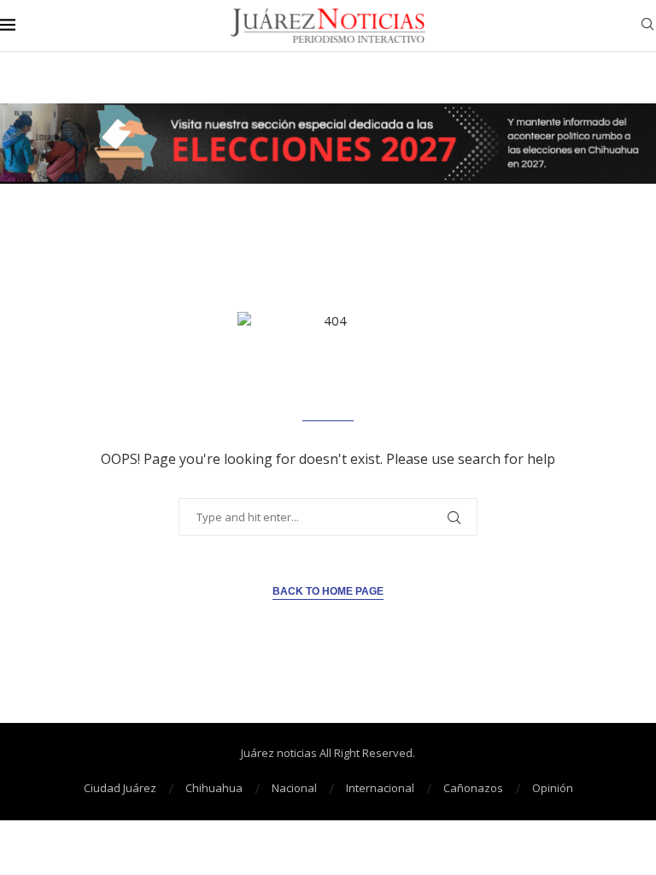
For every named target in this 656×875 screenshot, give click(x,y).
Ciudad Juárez (120, 788)
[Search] (647, 26)
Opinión (552, 788)
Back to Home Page (328, 591)
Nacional (294, 788)
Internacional (380, 788)
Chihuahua (214, 788)
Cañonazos (473, 788)
